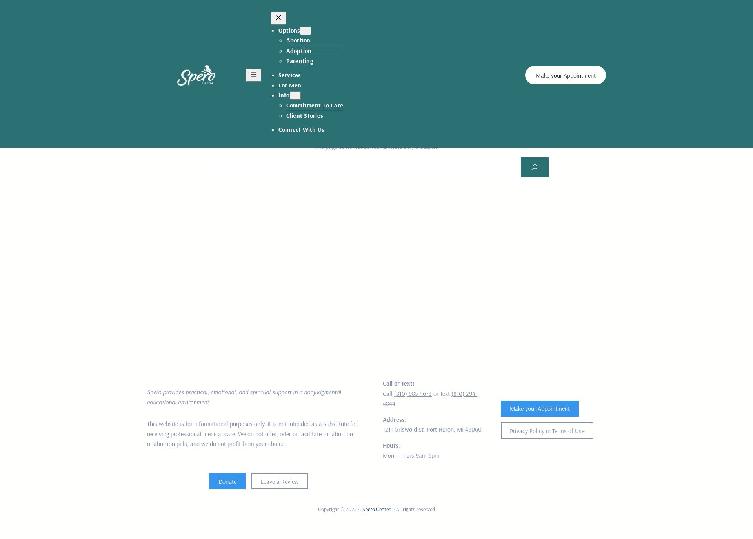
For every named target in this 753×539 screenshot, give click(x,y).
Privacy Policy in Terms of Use (547, 431)
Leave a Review (279, 481)
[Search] (535, 167)
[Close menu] (278, 18)
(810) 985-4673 (413, 393)
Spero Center (376, 509)
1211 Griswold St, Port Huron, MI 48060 (432, 429)
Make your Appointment (566, 75)
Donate (227, 481)
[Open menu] (253, 75)
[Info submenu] (295, 95)
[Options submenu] (305, 31)
